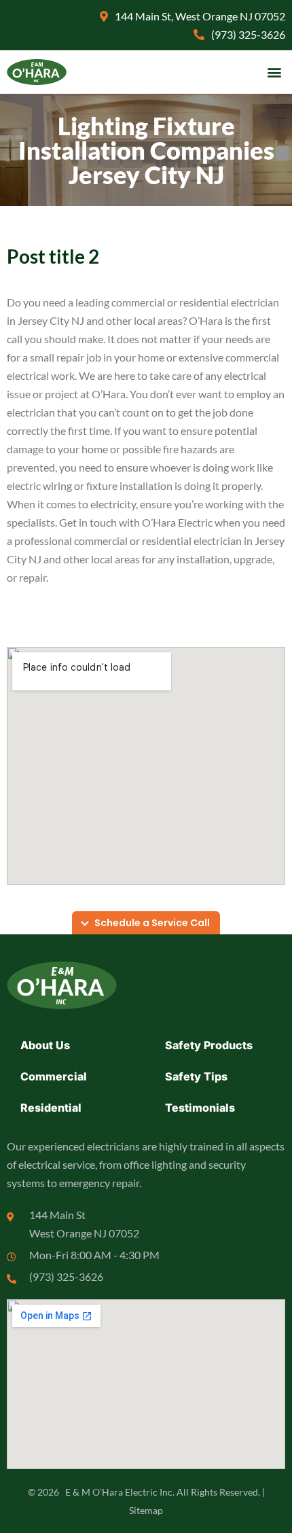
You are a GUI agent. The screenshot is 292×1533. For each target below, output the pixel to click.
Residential (50, 1107)
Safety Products (209, 1045)
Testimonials (200, 1107)
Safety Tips (196, 1076)
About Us (45, 1045)
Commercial (53, 1076)
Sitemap (146, 1510)
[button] (274, 72)
